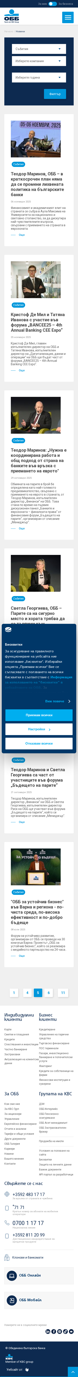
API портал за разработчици (56, 1174)
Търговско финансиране (54, 1043)
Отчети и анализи (15, 1128)
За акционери (12, 1113)
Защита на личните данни (55, 1164)
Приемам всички (39, 715)
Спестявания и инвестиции (21, 1044)
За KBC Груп (11, 1108)
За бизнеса (65, 3)
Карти (7, 1029)
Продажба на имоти (51, 1141)
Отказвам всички (39, 743)
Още (22, 234)
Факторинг (45, 1066)
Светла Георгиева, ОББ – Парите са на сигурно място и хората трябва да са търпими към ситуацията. (38, 619)
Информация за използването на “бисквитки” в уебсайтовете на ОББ (39, 682)
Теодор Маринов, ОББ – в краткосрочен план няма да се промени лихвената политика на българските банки (37, 184)
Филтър (55, 94)
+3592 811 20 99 (29, 1235)
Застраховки (12, 1054)
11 (63, 993)
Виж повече (54, 701)
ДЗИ (41, 1103)
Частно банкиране (15, 1049)
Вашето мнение (14, 1158)
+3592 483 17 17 (29, 1194)
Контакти (10, 1163)
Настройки (36, 729)
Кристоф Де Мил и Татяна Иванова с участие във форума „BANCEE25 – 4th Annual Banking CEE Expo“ (38, 322)
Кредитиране (47, 1029)
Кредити (9, 1039)
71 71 (19, 1207)
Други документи (15, 1138)
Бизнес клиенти (48, 1017)
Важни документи (50, 1169)
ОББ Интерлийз (48, 1108)
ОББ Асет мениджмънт (53, 1122)
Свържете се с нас (23, 1184)
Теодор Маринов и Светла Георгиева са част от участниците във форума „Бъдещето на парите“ (38, 777)
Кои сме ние (12, 1103)
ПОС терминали (48, 1048)
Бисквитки (45, 1159)
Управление (11, 1118)
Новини (9, 1153)
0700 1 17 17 (28, 1223)
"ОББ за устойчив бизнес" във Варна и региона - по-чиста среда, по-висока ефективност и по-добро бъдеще (37, 912)
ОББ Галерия (12, 1143)
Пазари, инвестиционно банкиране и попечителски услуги (56, 1057)
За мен (42, 3)
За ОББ (11, 1094)
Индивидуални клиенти (19, 1017)
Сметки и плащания (16, 1034)
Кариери (9, 1148)
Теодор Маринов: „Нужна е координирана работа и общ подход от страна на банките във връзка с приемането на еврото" (39, 461)
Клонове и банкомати (27, 1257)
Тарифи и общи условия (19, 1133)
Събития (18, 164)
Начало (8, 31)
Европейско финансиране (20, 1123)
